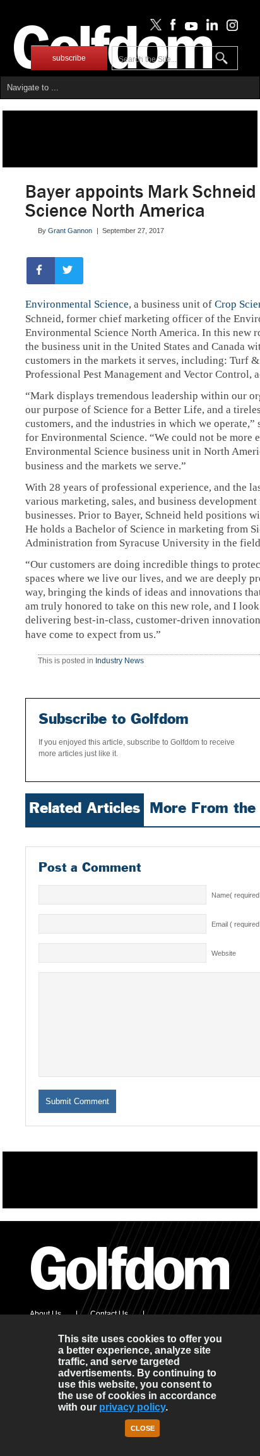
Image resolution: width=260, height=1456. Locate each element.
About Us (45, 1313)
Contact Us (109, 1313)
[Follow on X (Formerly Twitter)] (153, 27)
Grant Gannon (70, 230)
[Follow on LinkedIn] (209, 27)
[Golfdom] (131, 1295)
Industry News (119, 660)
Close (143, 1428)
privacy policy (132, 1407)
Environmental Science (77, 304)
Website (223, 953)
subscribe (69, 58)
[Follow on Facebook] (170, 27)
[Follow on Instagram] (229, 27)
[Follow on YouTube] (188, 27)
